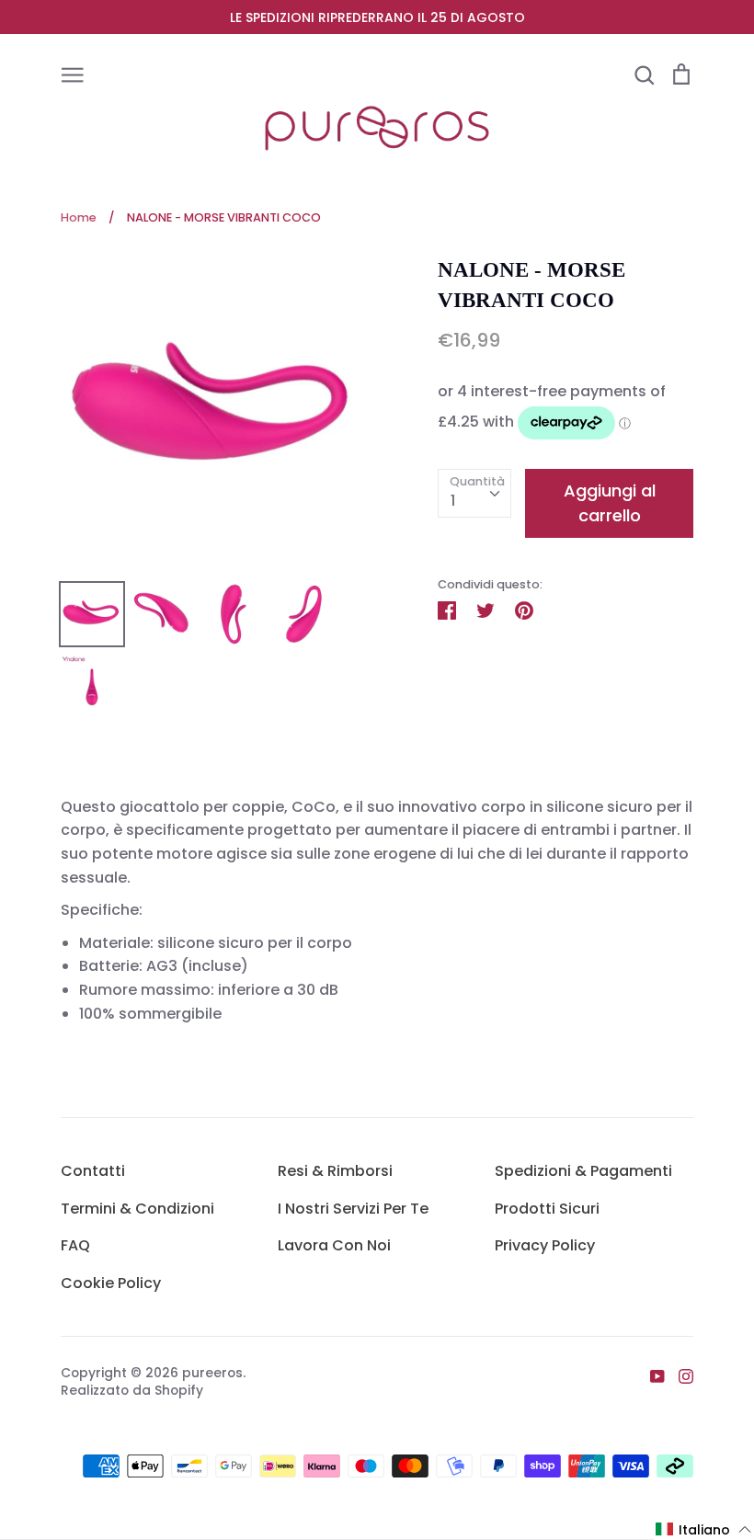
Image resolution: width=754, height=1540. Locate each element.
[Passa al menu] (73, 74)
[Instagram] (679, 1375)
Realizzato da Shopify (132, 1390)
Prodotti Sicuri (547, 1208)
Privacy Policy (545, 1245)
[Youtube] (650, 1375)
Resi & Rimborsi (335, 1170)
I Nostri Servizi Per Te (353, 1208)
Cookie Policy (111, 1283)
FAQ (75, 1245)
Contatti (93, 1170)
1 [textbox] (453, 500)
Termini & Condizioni (137, 1208)
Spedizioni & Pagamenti (583, 1170)
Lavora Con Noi (334, 1245)
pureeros (212, 1372)
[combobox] (474, 493)
